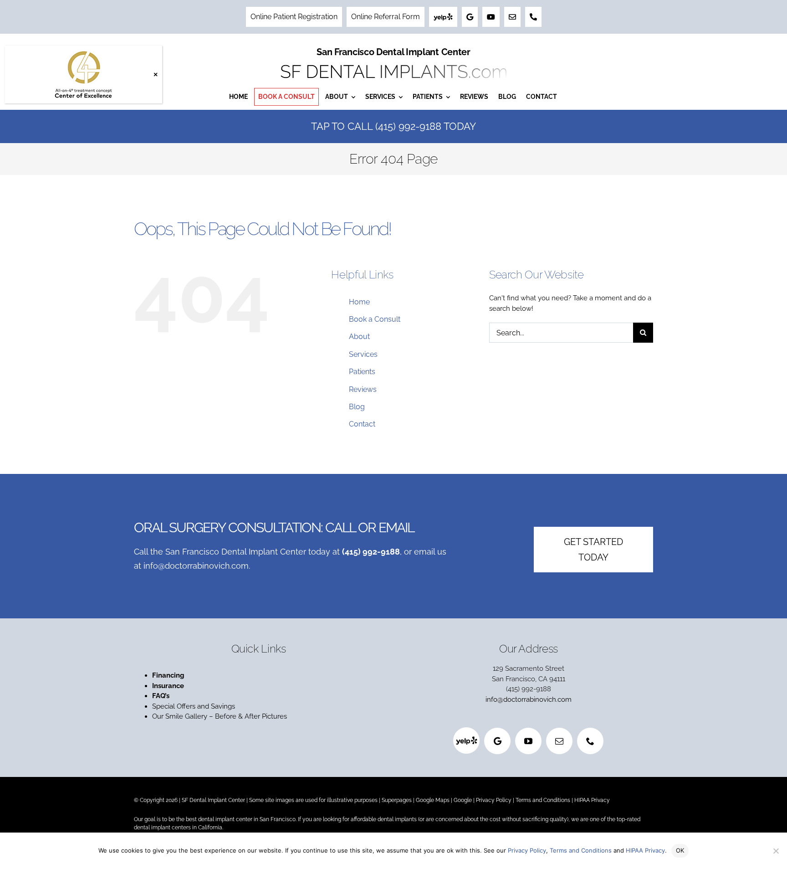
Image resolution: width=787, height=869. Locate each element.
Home (359, 302)
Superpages (397, 800)
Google (463, 800)
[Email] (512, 17)
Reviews (363, 389)
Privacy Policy (493, 800)
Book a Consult (374, 319)
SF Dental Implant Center (213, 800)
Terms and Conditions (543, 800)
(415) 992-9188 (371, 551)
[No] (775, 850)
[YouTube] (491, 17)
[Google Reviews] (470, 17)
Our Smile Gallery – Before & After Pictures (219, 716)
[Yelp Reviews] (443, 17)
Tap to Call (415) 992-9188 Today (393, 126)
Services (363, 354)
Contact (362, 424)
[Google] (497, 741)
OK (680, 850)
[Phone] (533, 17)
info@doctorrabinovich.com (196, 566)
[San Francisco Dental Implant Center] (393, 62)
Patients (362, 371)
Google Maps (433, 800)
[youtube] (528, 741)
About (359, 336)
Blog (357, 406)
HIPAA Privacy (592, 800)
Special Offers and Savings (194, 706)
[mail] (559, 741)
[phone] (590, 741)
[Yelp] (466, 740)
